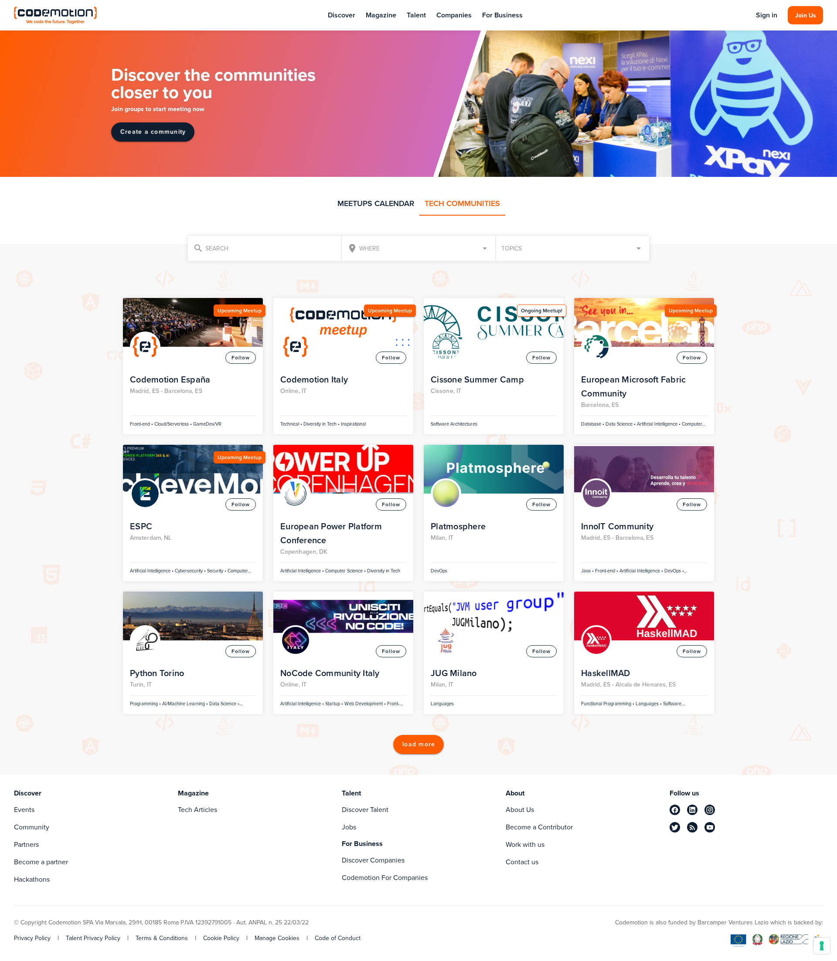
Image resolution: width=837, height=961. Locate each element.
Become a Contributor (539, 827)
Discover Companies (373, 860)
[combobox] (418, 248)
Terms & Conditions (162, 938)
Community (31, 827)
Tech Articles (197, 810)
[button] (572, 248)
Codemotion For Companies (385, 878)
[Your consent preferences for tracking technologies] (821, 945)
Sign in (766, 15)
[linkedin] (692, 810)
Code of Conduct (338, 938)
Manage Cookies (277, 938)
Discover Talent (365, 810)
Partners (26, 844)
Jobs (349, 827)
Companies (454, 15)
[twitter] (675, 827)
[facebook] (675, 810)
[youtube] (709, 827)
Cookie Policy (221, 938)
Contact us (522, 862)
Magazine (381, 15)
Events (24, 810)
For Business (502, 15)
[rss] (692, 827)
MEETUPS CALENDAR (375, 203)
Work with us (525, 844)
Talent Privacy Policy (93, 938)
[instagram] (709, 810)
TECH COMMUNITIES (462, 203)
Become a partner (41, 862)
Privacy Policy (32, 938)
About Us (520, 810)
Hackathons (32, 879)
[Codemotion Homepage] (55, 15)
